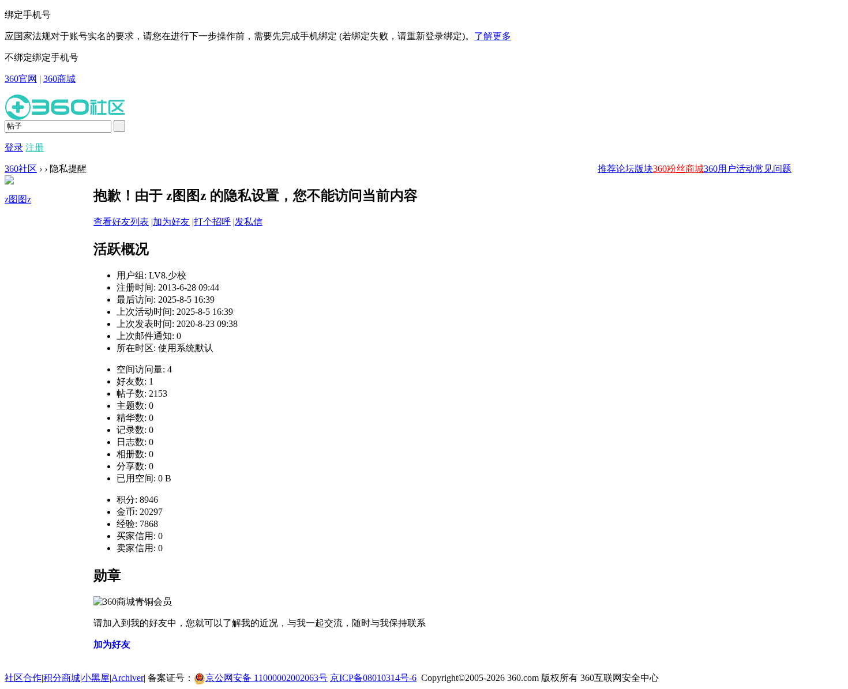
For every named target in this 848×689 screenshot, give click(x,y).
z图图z (18, 199)
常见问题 (773, 169)
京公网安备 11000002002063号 (266, 678)
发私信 (248, 222)
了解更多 (492, 36)
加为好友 (171, 222)
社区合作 (23, 678)
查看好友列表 (121, 222)
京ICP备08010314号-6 (373, 678)
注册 (34, 147)
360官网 (21, 79)
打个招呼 (212, 222)
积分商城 (61, 678)
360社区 (21, 169)
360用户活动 (729, 169)
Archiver (127, 678)
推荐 (607, 169)
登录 (14, 147)
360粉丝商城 (678, 169)
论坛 (625, 169)
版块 (644, 169)
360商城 (59, 79)
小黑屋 (96, 678)
